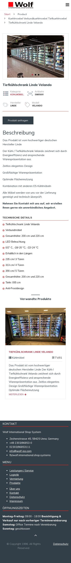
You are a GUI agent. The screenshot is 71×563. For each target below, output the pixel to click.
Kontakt (14, 492)
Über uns (14, 488)
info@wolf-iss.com (20, 451)
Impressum (16, 501)
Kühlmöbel (17, 94)
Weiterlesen (16, 394)
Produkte (15, 483)
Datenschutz (17, 497)
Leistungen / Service (21, 470)
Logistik (14, 474)
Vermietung (16, 478)
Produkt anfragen (18, 120)
